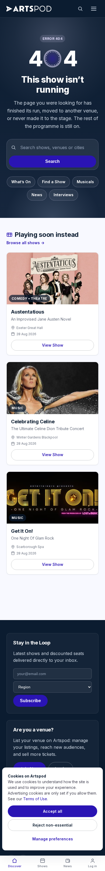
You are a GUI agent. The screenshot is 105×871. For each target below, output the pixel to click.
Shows (42, 866)
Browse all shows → (25, 242)
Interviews (64, 194)
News (37, 194)
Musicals (85, 181)
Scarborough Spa (30, 547)
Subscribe (30, 700)
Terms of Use (35, 798)
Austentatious (27, 312)
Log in (92, 866)
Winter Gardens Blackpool (37, 437)
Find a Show (53, 181)
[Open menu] (94, 9)
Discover (14, 866)
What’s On (21, 181)
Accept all (52, 811)
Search (52, 161)
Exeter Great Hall (29, 328)
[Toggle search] (80, 8)
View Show (52, 345)
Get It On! (22, 531)
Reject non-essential (52, 825)
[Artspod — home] (28, 9)
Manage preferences (52, 839)
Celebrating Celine (33, 421)
